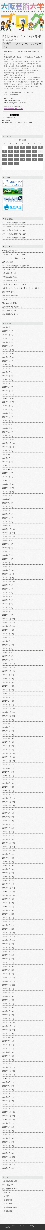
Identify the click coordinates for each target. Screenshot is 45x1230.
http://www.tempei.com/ (12, 100)
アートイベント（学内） (13, 123)
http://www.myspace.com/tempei (15, 103)
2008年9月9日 (10, 40)
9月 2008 (22, 140)
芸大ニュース (28, 123)
